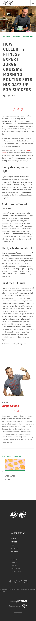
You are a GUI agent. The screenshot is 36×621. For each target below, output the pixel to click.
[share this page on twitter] (14, 110)
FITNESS (14, 542)
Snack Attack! (10, 475)
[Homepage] (8, 3)
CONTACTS (14, 565)
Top (18, 614)
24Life (9, 479)
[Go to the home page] (18, 515)
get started (16, 37)
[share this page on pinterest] (22, 110)
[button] (33, 3)
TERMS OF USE (16, 568)
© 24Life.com (4, 590)
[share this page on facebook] (18, 110)
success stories (27, 37)
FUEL (12, 545)
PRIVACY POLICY (16, 571)
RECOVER (14, 548)
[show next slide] (26, 472)
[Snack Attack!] (15, 464)
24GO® (11, 590)
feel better (6, 37)
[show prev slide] (3, 472)
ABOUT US (14, 559)
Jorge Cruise (10, 95)
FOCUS (13, 539)
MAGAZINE (15, 551)
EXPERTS (14, 562)
